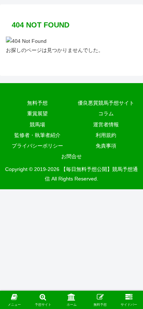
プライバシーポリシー (37, 146)
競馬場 (37, 124)
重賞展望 (37, 113)
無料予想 (37, 103)
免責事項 (106, 146)
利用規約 (106, 135)
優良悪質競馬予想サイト (106, 103)
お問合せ (71, 156)
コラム (106, 113)
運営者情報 (106, 124)
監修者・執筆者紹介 (37, 135)
